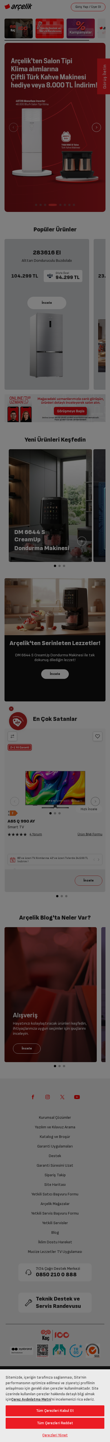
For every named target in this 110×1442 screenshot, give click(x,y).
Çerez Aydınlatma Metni (31, 1399)
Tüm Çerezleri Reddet (55, 1423)
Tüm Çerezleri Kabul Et (55, 1410)
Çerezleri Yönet (55, 1435)
